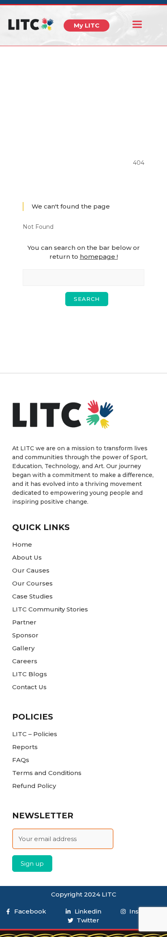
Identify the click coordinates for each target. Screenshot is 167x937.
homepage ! (99, 256)
